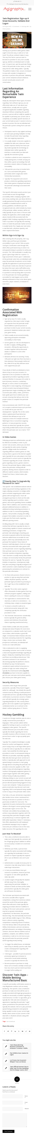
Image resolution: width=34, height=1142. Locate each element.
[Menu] (28, 9)
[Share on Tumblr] (19, 1031)
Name (26, 1096)
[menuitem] (17, 1)
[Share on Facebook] (4, 1031)
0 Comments (16, 26)
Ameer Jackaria (6, 29)
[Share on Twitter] (8, 1031)
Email (26, 1103)
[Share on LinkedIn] (15, 1031)
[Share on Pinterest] (11, 1031)
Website (27, 1108)
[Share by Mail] (29, 1031)
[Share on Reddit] (26, 1031)
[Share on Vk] (22, 1031)
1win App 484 (25, 26)
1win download (10, 1021)
